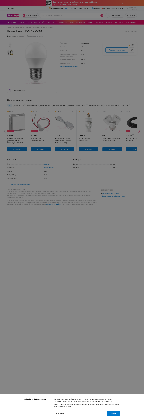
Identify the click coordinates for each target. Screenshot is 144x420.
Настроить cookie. (107, 401)
